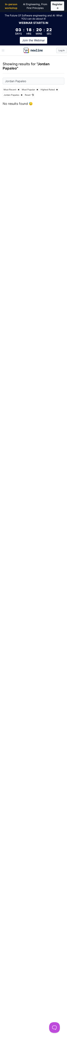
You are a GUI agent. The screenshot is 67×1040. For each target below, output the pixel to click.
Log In (62, 50)
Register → (57, 6)
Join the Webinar (33, 40)
